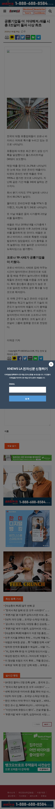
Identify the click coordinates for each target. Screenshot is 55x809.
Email (12, 384)
